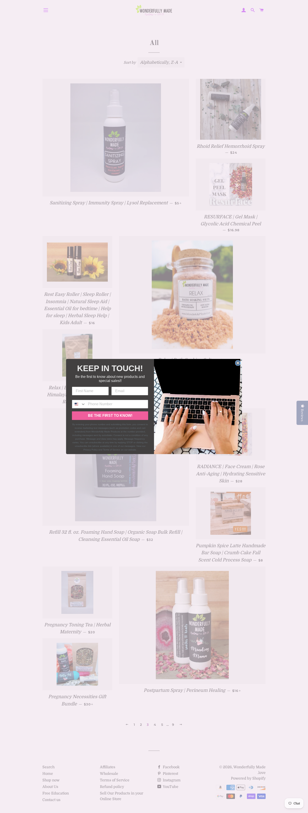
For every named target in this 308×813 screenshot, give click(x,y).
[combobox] (79, 404)
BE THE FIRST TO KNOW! (110, 415)
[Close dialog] (238, 363)
